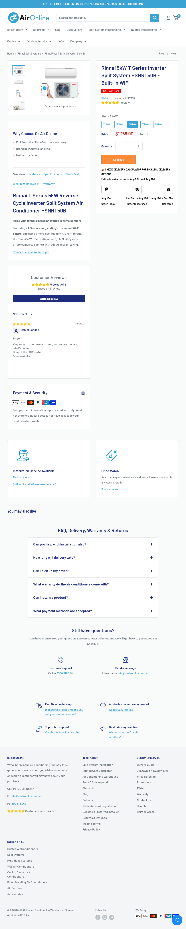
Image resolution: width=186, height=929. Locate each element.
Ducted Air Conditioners (22, 848)
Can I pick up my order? (51, 571)
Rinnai (105, 98)
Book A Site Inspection (96, 782)
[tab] (19, 174)
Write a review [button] (49, 298)
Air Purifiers (15, 888)
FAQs (61, 41)
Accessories (15, 894)
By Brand (39, 29)
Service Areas (146, 811)
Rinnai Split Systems (29, 53)
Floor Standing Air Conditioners (27, 882)
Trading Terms (91, 823)
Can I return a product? (50, 597)
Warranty (143, 794)
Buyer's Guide (145, 764)
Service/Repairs (37, 41)
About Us (88, 788)
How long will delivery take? (54, 557)
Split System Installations (105, 29)
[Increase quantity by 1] (138, 146)
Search (141, 806)
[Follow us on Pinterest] (111, 917)
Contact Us (144, 800)
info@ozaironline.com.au (133, 673)
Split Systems (16, 854)
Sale (57, 29)
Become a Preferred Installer (100, 811)
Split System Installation (97, 764)
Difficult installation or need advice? (34, 484)
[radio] (106, 124)
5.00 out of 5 (58, 284)
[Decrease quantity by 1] (119, 146)
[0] (175, 17)
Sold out (118, 159)
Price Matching (146, 776)
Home (10, 53)
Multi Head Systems (19, 860)
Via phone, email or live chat (62, 732)
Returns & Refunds (94, 817)
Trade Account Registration (100, 806)
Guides (11, 41)
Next (173, 53)
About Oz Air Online (121, 709)
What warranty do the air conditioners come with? (71, 584)
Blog (85, 794)
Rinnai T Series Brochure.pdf (31, 252)
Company (76, 41)
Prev (161, 53)
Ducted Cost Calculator (97, 770)
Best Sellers (74, 29)
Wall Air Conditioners (20, 866)
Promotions (144, 782)
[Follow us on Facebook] (97, 917)
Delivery (87, 800)
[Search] (154, 18)
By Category (15, 29)
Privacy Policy (91, 829)
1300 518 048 (65, 673)
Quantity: (107, 146)
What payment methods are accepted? (62, 611)
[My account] (168, 18)
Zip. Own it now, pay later (152, 770)
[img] (21, 324)
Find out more (21, 477)
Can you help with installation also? (59, 544)
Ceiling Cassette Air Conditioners (20, 874)
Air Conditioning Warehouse (100, 776)
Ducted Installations (144, 29)
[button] (110, 102)
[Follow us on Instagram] (104, 917)
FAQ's (140, 788)
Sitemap (69, 910)
